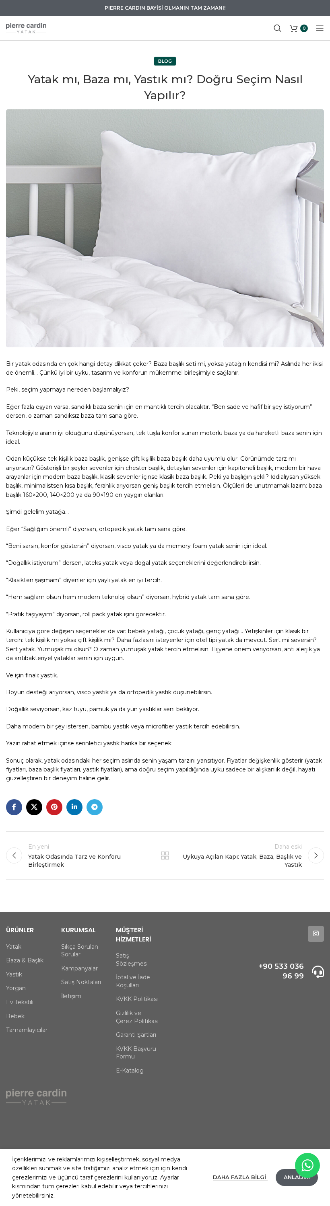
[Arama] (278, 28)
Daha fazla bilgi (240, 1177)
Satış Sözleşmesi (132, 959)
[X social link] (34, 807)
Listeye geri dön (165, 855)
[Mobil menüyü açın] (320, 28)
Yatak (13, 946)
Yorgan (16, 988)
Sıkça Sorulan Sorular (79, 950)
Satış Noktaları (81, 982)
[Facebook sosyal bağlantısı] (14, 807)
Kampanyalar (79, 968)
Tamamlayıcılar (26, 1030)
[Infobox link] (289, 971)
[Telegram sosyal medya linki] (95, 807)
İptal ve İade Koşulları (133, 981)
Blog (165, 61)
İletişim (71, 996)
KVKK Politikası (137, 999)
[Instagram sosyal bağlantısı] (316, 934)
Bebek (15, 1016)
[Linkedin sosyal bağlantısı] (74, 807)
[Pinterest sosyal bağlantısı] (54, 807)
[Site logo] (26, 27)
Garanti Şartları (136, 1034)
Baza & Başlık (24, 960)
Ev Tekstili (19, 1002)
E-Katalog (130, 1070)
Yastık (14, 974)
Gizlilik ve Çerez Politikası (137, 1017)
